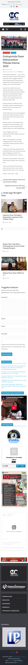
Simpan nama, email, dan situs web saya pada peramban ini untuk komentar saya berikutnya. (13, 347)
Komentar (4, 297)
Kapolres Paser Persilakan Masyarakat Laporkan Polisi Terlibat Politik (13, 217)
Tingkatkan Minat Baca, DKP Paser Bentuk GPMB (15, 187)
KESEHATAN (5, 600)
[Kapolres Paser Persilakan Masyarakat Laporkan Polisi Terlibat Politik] (14, 200)
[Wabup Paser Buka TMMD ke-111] (14, 258)
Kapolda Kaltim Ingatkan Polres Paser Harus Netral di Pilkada (14, 181)
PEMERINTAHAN (7, 596)
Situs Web (4, 334)
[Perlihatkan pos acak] (25, 29)
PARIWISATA (6, 607)
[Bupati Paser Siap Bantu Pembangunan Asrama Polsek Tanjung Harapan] (14, 229)
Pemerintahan (6, 52)
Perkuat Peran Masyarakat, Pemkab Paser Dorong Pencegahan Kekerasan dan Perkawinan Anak (13, 386)
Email (3, 326)
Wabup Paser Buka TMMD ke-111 (13, 274)
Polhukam (13, 52)
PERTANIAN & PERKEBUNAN (10, 611)
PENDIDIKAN (6, 604)
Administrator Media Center (10, 71)
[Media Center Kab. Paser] (3, 29)
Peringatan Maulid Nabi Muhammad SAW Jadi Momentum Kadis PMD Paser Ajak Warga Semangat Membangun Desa (13, 367)
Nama (3, 319)
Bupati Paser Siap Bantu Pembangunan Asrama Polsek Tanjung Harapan (13, 246)
